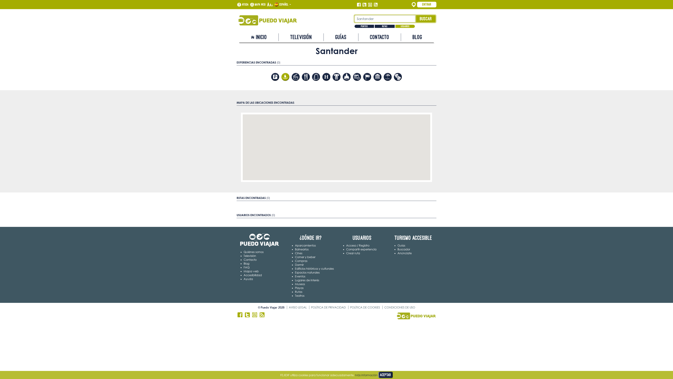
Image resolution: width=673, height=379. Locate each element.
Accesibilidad (253, 275)
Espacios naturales (307, 272)
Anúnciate (404, 253)
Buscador (403, 249)
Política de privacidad (328, 307)
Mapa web (260, 4)
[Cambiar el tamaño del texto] (270, 4)
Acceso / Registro (357, 245)
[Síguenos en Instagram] (370, 4)
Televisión (301, 37)
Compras (301, 261)
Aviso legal (298, 307)
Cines (298, 253)
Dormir (299, 265)
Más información (366, 375)
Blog (417, 37)
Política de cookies (365, 307)
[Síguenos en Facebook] (359, 4)
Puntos (364, 26)
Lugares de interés (307, 280)
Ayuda (245, 4)
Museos (300, 284)
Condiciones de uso (399, 307)
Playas (299, 288)
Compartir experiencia (361, 249)
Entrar (426, 4)
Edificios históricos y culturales (314, 268)
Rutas (384, 26)
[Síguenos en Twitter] (364, 4)
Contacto (379, 37)
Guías (340, 37)
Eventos (300, 276)
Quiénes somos (254, 252)
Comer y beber (305, 257)
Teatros (299, 295)
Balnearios (302, 249)
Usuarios (405, 26)
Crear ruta (353, 253)
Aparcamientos (305, 245)
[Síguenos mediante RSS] (375, 4)
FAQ (247, 267)
